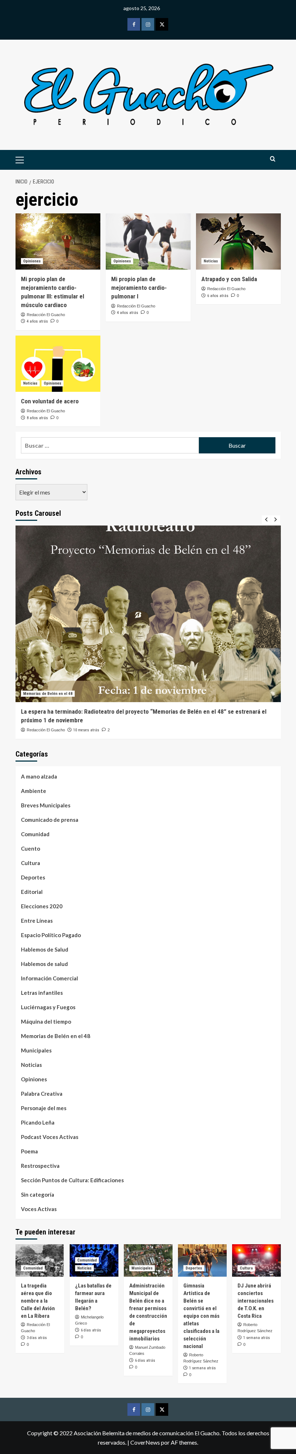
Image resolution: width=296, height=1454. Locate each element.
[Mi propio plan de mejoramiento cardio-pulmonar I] (148, 241)
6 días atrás (91, 1330)
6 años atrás (217, 295)
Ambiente (33, 791)
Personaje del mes (43, 1108)
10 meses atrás (86, 730)
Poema (29, 1151)
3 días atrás (37, 1337)
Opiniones (32, 261)
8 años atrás (37, 418)
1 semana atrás (202, 1368)
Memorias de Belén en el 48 (48, 693)
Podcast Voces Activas (49, 1137)
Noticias (211, 261)
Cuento (30, 848)
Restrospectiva (40, 1165)
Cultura (30, 863)
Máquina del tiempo (46, 1021)
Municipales (36, 1050)
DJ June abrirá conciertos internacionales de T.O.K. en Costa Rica (256, 1300)
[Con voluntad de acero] (58, 364)
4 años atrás (37, 321)
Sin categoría (37, 1194)
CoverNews (145, 1442)
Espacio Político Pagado (51, 935)
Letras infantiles (42, 992)
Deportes (33, 877)
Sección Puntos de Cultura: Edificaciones (72, 1180)
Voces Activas (39, 1209)
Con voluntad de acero (50, 401)
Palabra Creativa (41, 1093)
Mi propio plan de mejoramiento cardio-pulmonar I (139, 287)
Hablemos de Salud (44, 949)
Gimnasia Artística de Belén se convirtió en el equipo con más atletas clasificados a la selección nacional (201, 1315)
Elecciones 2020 (41, 906)
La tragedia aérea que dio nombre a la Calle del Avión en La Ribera (38, 1300)
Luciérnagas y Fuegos (48, 1007)
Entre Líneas (37, 920)
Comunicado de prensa (49, 819)
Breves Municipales (45, 805)
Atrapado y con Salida (229, 279)
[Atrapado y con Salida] (238, 241)
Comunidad (35, 834)
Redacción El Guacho (46, 314)
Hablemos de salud (44, 964)
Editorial (32, 891)
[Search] (272, 159)
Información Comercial (49, 978)
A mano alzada (39, 776)
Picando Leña (38, 1122)
